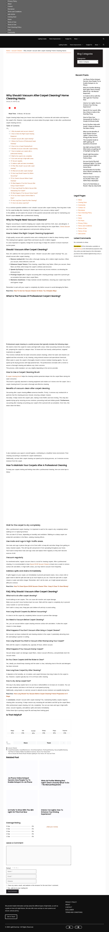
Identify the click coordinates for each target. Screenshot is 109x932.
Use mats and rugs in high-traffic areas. (23, 158)
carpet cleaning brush (14, 376)
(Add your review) (52, 827)
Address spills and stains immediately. (23, 163)
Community (11, 32)
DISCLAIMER (69, 909)
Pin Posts (81, 220)
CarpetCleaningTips (13, 750)
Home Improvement (54, 39)
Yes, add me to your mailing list (17, 888)
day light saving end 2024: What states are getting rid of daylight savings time (91, 149)
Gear (9, 30)
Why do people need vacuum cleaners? (23, 131)
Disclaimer (11, 9)
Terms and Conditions (15, 11)
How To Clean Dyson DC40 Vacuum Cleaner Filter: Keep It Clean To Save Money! (41, 586)
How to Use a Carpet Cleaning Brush (22, 146)
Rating (8, 868)
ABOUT (67, 904)
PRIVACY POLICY (71, 902)
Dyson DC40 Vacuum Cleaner (39, 564)
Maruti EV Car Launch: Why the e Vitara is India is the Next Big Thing (92, 112)
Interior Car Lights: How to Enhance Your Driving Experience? (52, 812)
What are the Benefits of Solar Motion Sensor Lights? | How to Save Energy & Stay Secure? (91, 134)
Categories (81, 58)
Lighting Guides (42, 39)
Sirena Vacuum (65, 226)
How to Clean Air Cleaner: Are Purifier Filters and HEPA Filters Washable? (91, 179)
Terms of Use (12, 22)
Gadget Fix (68, 39)
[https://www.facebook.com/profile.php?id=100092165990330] (78, 927)
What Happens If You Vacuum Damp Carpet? (25, 193)
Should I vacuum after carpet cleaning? (22, 138)
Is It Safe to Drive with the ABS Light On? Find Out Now (21, 811)
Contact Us (81, 207)
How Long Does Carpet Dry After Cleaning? (25, 200)
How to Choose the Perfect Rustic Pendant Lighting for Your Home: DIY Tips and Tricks (31, 753)
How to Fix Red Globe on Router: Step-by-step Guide (92, 185)
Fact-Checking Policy (14, 27)
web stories (11, 14)
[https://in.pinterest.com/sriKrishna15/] (69, 927)
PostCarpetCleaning (48, 750)
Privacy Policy (12, 1)
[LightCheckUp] (9, 39)
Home (9, 19)
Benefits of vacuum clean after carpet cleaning (24, 148)
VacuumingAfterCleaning (61, 750)
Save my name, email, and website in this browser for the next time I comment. (33, 885)
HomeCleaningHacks (36, 750)
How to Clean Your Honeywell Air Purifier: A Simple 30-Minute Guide (91, 119)
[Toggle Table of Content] (7, 129)
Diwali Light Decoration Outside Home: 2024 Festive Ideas (90, 156)
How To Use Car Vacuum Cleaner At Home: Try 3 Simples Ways (35, 291)
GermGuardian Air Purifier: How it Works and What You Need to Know (92, 171)
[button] (104, 38)
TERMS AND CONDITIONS (73, 912)
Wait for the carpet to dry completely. (22, 156)
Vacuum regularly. (17, 161)
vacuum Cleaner (17, 51)
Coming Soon (12, 17)
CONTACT (68, 907)
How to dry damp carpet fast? (21, 203)
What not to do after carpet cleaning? (23, 171)
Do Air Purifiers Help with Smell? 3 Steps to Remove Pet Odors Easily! (91, 126)
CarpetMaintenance (25, 750)
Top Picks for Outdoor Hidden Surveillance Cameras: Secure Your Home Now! (29, 751)
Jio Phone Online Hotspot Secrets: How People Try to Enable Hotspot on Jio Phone (20, 780)
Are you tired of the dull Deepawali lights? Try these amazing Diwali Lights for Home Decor (92, 164)
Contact (10, 6)
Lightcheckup (78, 248)
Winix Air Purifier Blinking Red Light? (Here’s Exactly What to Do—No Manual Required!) (55, 782)
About (9, 4)
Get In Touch (11, 916)
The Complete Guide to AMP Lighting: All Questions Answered (90, 142)
